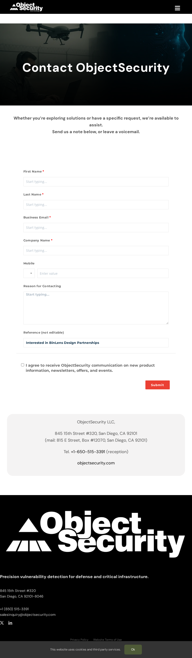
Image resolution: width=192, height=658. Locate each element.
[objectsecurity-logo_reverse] (28, 3)
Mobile (28, 263)
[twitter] (2, 623)
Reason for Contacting (42, 286)
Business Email (35, 217)
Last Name (32, 194)
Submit (157, 385)
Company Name (36, 240)
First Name (32, 171)
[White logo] (96, 503)
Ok (133, 649)
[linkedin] (10, 623)
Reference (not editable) (43, 332)
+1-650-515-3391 (88, 452)
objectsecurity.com (96, 463)
